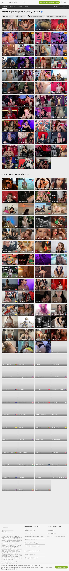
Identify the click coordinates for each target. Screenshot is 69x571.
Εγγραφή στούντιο (52, 533)
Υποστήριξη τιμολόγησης (31, 558)
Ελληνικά (6, 531)
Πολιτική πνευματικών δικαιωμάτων (34, 536)
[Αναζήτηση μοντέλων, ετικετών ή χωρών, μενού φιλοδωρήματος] (66, 7)
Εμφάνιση (8, 16)
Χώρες (21, 16)
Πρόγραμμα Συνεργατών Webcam (56, 536)
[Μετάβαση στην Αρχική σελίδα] (13, 2)
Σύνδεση (63, 2)
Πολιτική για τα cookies (31, 539)
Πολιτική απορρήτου (30, 530)
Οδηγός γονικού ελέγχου (31, 543)
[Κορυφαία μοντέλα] (23, 2)
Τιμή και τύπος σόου (36, 16)
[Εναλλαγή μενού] (2, 2)
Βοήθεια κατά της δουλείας (32, 546)
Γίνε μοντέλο (50, 530)
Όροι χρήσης (28, 533)
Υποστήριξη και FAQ (30, 554)
